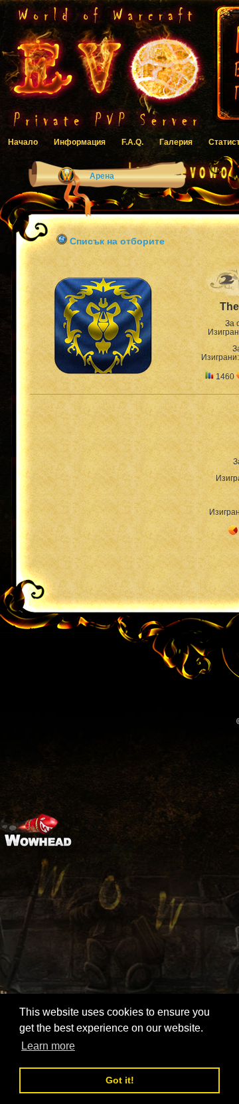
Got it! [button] (120, 1080)
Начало (23, 142)
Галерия (176, 142)
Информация (80, 142)
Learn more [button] (48, 1046)
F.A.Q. (132, 142)
